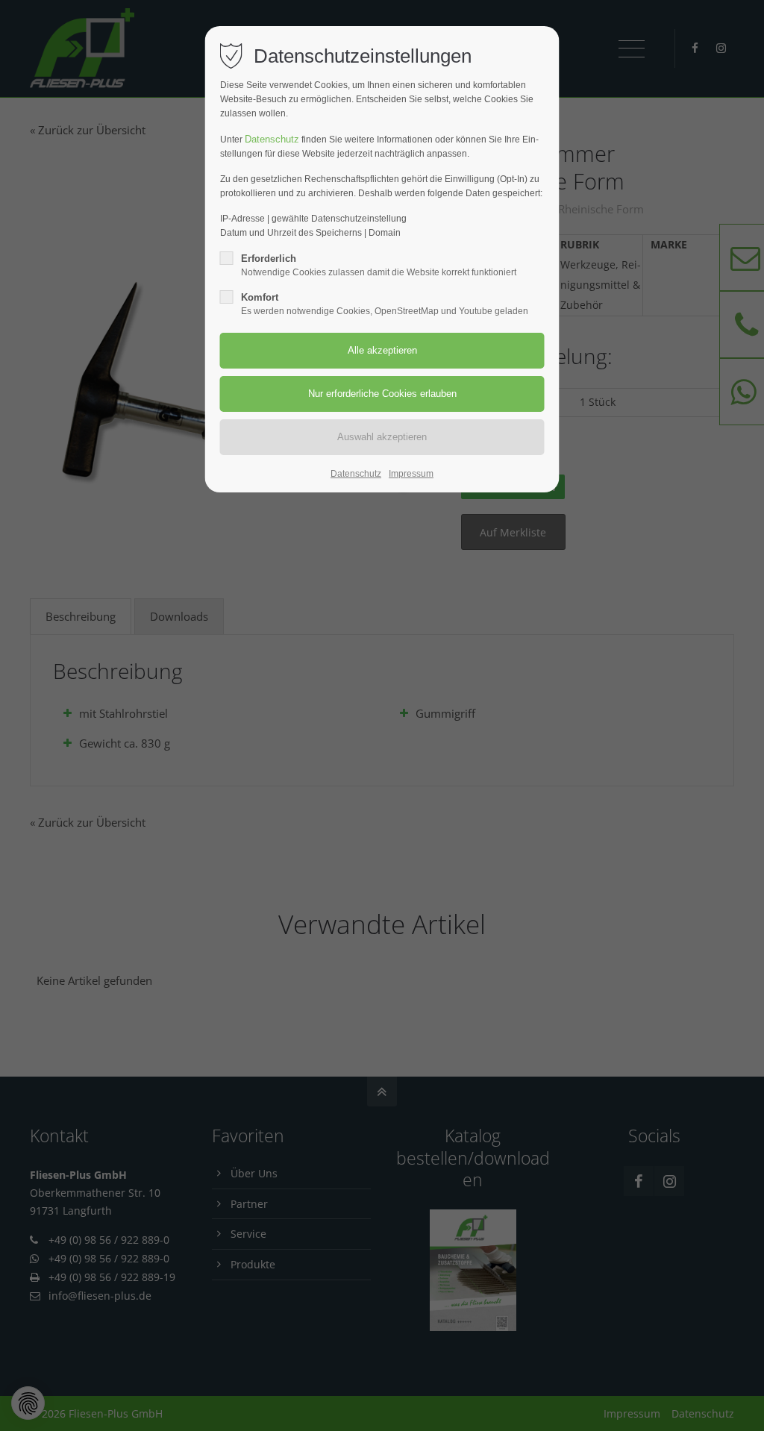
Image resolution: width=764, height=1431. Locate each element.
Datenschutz (272, 139)
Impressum (411, 474)
